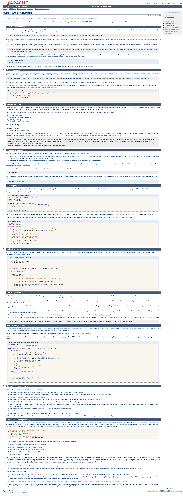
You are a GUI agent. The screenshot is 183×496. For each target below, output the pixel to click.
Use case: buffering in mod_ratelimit (171, 32)
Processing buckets (170, 19)
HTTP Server (12, 9)
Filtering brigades (169, 21)
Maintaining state (140, 78)
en (160, 15)
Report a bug (178, 3)
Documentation (21, 9)
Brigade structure (21, 254)
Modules (149, 3)
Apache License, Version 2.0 (21, 492)
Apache (5, 9)
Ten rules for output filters (172, 29)
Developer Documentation (42, 9)
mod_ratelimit (138, 423)
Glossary (165, 3)
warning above (26, 135)
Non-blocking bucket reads (34, 56)
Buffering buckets (169, 25)
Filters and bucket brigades (172, 12)
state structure (116, 135)
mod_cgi (63, 337)
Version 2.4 (30, 9)
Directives (155, 3)
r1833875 (11, 422)
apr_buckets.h (71, 112)
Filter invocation (169, 15)
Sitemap (171, 3)
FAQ (160, 3)
